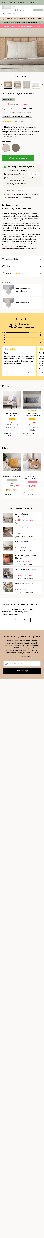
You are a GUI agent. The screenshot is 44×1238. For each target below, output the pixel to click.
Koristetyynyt (31, 19)
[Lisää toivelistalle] (38, 158)
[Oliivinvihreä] (16, 148)
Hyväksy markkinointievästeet (16, 620)
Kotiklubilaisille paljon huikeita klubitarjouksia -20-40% (22, 22)
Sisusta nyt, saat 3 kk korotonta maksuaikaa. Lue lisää (22, 26)
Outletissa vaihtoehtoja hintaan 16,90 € (17, 116)
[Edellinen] (1, 84)
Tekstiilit (9, 19)
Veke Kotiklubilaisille (15, 109)
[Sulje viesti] (41, 2)
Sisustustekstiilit (19, 19)
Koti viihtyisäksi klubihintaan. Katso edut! (18, 2)
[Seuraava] (42, 84)
